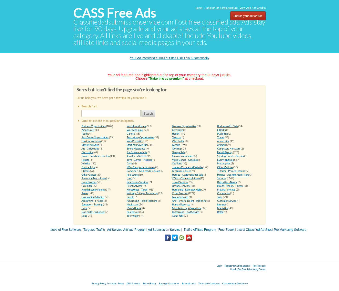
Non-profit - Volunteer (93, 212)
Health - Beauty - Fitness (230, 185)
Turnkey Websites (91, 141)
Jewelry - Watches (136, 156)
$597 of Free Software (65, 229)
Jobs (219, 197)
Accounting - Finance (92, 200)
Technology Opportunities (140, 137)
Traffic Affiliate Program (200, 229)
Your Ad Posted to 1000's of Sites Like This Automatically (169, 58)
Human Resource (181, 204)
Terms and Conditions (209, 283)
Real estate (133, 174)
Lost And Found (180, 197)
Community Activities (92, 197)
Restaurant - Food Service (185, 212)
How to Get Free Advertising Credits (248, 269)
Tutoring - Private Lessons (231, 171)
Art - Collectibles (90, 148)
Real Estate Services (137, 182)
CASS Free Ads (114, 13)
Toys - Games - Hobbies (139, 159)
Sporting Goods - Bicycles (230, 156)
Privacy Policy (99, 283)
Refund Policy (149, 283)
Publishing (222, 133)
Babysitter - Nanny (227, 182)
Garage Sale (178, 152)
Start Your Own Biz (137, 144)
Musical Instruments (183, 156)
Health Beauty (224, 152)
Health (175, 133)
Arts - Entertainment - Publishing (189, 200)
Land (129, 178)
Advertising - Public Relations (142, 200)
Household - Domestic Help (186, 189)
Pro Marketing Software (290, 229)
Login (199, 8)
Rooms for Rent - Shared (94, 178)
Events (130, 197)
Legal (84, 208)
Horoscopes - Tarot (137, 189)
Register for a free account (221, 8)
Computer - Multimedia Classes (143, 171)
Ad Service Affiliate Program (126, 229)
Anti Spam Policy (115, 283)
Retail (220, 212)
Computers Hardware (228, 148)
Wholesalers (88, 130)
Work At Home (135, 130)
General (131, 133)
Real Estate (133, 212)
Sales (84, 215)
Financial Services (181, 185)
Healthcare (133, 204)
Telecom (176, 137)
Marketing (222, 208)
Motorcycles (223, 163)
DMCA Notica (133, 283)
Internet (221, 204)
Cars (129, 163)
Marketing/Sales (90, 144)
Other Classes (88, 174)
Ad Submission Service (164, 229)
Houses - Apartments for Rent (233, 174)
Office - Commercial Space (186, 178)
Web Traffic (178, 141)
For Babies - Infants (137, 152)
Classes (85, 171)
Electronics (87, 152)
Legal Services (89, 182)
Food (84, 133)
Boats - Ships (88, 167)
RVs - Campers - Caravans (141, 167)
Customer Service (226, 200)
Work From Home (136, 126)
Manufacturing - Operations (186, 208)
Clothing (176, 148)
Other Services (180, 193)
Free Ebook (226, 229)
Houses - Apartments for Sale (187, 174)
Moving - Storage (226, 189)
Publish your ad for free (247, 16)
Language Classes (181, 171)
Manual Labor (134, 208)
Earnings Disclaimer (169, 283)
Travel (220, 137)
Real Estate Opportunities (94, 137)
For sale (176, 144)
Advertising (223, 141)
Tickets (85, 159)
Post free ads (259, 265)
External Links (189, 283)
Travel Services (180, 182)
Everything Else (225, 159)
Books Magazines (136, 148)
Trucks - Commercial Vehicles (187, 167)
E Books (221, 130)
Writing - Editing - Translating (142, 193)
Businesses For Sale (227, 126)
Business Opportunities (93, 126)
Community (223, 193)
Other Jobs (178, 215)
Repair (84, 193)
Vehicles (85, 163)
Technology (133, 215)
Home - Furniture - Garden (95, 156)
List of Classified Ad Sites (254, 229)
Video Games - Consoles (185, 159)
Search (148, 113)
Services (221, 178)
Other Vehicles (225, 167)
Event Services (134, 185)
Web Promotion (135, 141)
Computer (177, 130)
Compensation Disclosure (235, 283)
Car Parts (177, 163)
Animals (221, 144)
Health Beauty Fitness (93, 189)
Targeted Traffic (94, 229)
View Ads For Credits (253, 8)
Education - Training (91, 204)
